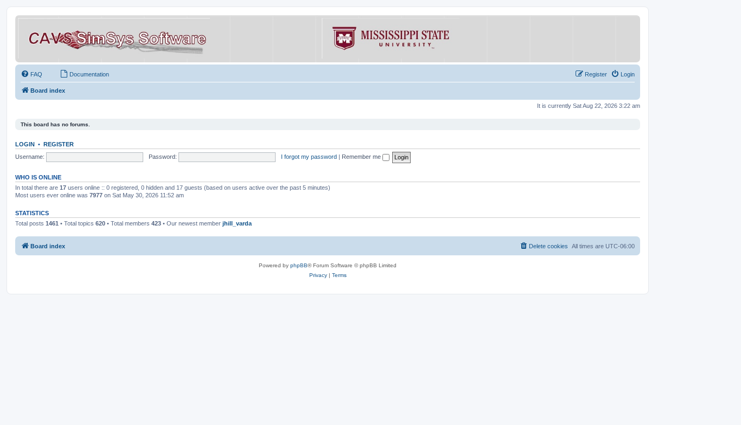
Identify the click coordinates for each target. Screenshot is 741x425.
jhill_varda (237, 223)
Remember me (362, 156)
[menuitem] (31, 74)
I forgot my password (309, 156)
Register (58, 144)
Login (25, 144)
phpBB (299, 265)
